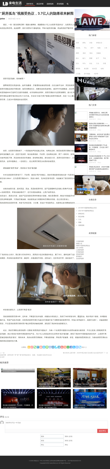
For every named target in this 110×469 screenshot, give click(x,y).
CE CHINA (79, 248)
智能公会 (79, 243)
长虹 (90, 63)
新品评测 (40, 3)
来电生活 (99, 43)
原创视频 (60, 3)
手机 (104, 58)
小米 (105, 48)
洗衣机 (78, 48)
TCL (85, 48)
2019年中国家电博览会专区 (87, 208)
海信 (90, 53)
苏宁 (92, 48)
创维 (102, 68)
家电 (84, 43)
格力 (84, 58)
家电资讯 (81, 213)
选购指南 (50, 3)
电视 (98, 48)
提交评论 (102, 431)
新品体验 (81, 216)
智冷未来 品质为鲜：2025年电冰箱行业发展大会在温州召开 (83, 353)
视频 (79, 222)
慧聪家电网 (80, 254)
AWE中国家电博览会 (83, 245)
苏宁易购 (87, 74)
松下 (97, 58)
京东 (77, 63)
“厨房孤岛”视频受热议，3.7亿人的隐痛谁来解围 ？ (39, 13)
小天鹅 (78, 74)
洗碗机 (98, 53)
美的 (84, 53)
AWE (77, 53)
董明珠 (78, 68)
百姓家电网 (80, 258)
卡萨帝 (96, 74)
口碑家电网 (80, 250)
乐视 (104, 63)
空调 (77, 43)
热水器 (94, 68)
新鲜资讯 (29, 3)
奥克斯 (86, 68)
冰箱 (90, 43)
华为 (84, 63)
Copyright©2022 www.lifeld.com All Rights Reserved (55, 463)
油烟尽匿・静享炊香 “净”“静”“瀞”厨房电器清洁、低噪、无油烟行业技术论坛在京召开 (26, 356)
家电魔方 (79, 256)
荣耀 (90, 58)
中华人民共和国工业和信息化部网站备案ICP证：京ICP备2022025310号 (60, 460)
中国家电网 (80, 241)
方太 (97, 63)
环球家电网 (80, 252)
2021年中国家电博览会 (86, 211)
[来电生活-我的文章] (12, 3)
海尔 (77, 58)
